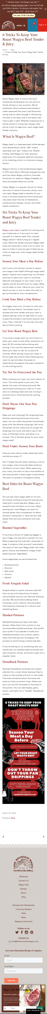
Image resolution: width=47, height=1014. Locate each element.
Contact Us (23, 881)
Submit (39, 1008)
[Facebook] (22, 933)
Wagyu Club (23, 885)
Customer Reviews (23, 909)
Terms (5, 1004)
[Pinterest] (31, 933)
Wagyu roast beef (10, 230)
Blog (12, 50)
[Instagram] (26, 933)
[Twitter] (17, 933)
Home (4, 50)
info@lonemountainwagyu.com (25, 941)
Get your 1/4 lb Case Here (23, 15)
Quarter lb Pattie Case (19, 5)
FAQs (23, 913)
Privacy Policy (35, 1002)
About (23, 893)
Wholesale (23, 876)
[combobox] (7, 1008)
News (23, 917)
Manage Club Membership (23, 905)
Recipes (23, 889)
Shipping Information (24, 921)
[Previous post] (3, 837)
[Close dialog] (43, 986)
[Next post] (44, 837)
